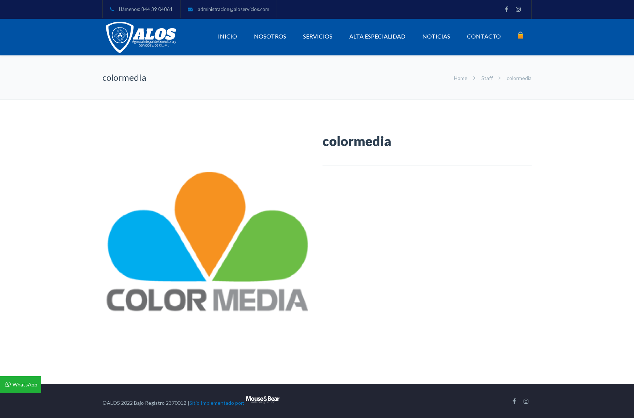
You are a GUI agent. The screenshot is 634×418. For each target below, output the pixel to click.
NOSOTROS (270, 36)
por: (239, 403)
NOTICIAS (436, 36)
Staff (487, 78)
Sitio (194, 403)
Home (461, 78)
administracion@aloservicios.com (233, 9)
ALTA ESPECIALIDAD (377, 36)
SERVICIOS (317, 36)
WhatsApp (24, 384)
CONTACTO (484, 36)
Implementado (217, 403)
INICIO (227, 36)
